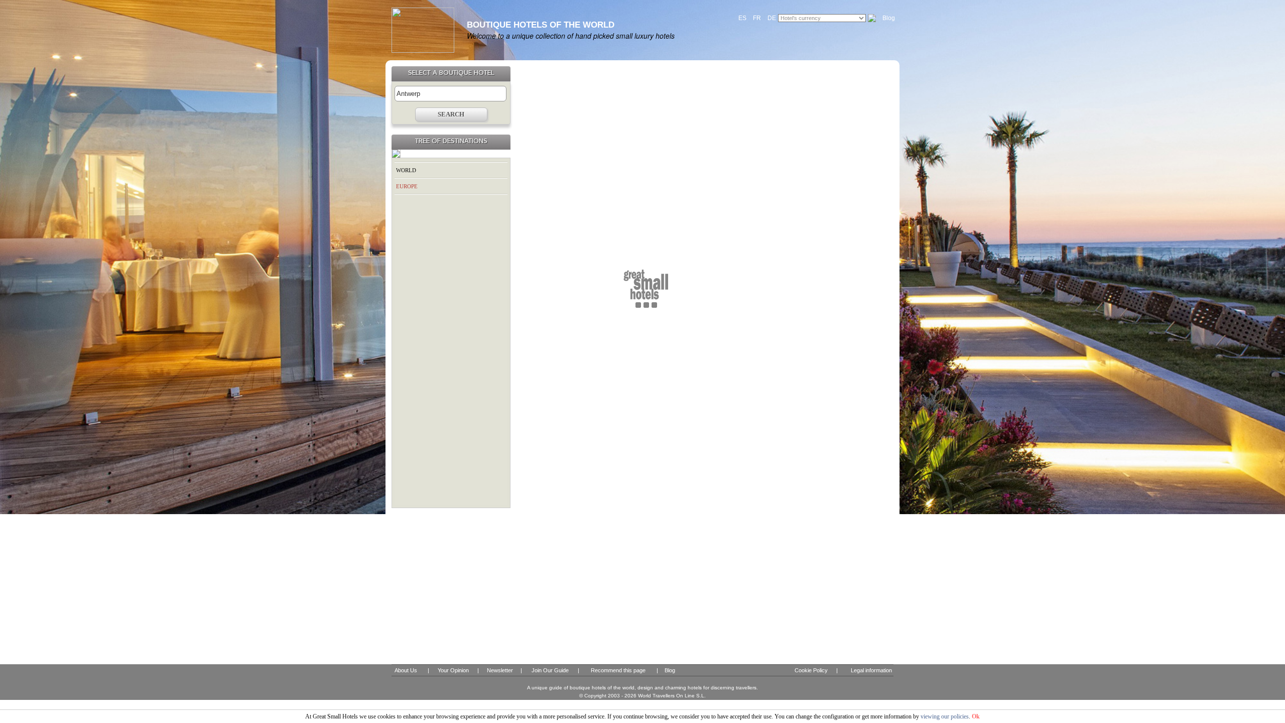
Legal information (871, 670)
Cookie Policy (811, 670)
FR (757, 18)
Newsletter (500, 670)
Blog (888, 18)
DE (771, 18)
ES (742, 18)
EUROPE (407, 186)
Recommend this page (618, 670)
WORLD (406, 170)
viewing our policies (945, 716)
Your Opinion (453, 670)
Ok (976, 716)
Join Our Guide (550, 670)
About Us (406, 670)
